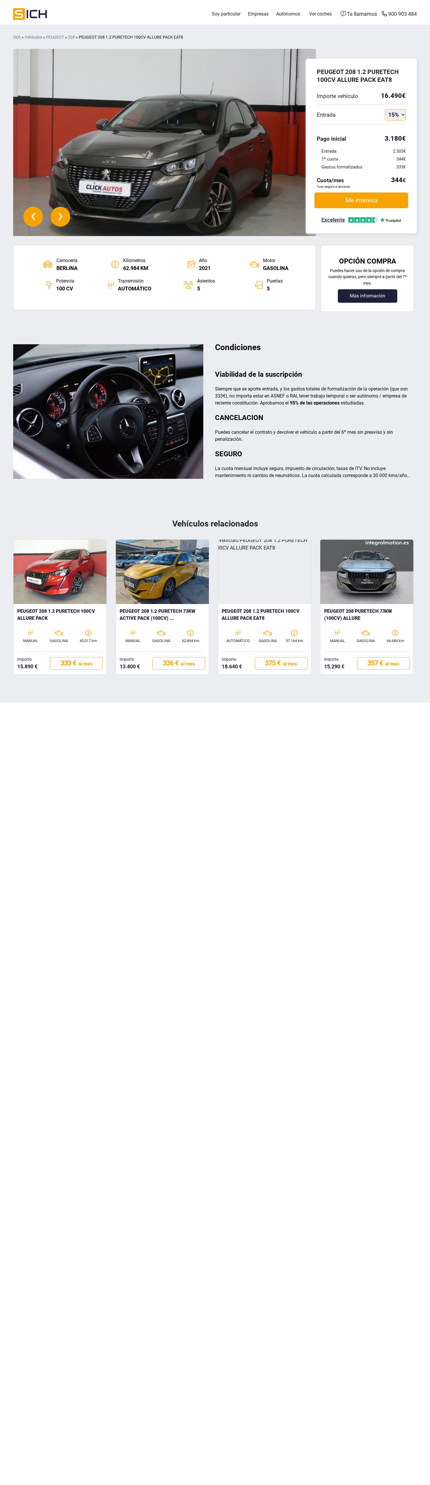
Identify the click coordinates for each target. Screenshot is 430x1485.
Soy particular (226, 14)
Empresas (258, 14)
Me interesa (361, 200)
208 (71, 37)
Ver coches (320, 14)
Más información (367, 296)
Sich (17, 37)
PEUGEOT (55, 37)
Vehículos (33, 37)
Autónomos (288, 14)
